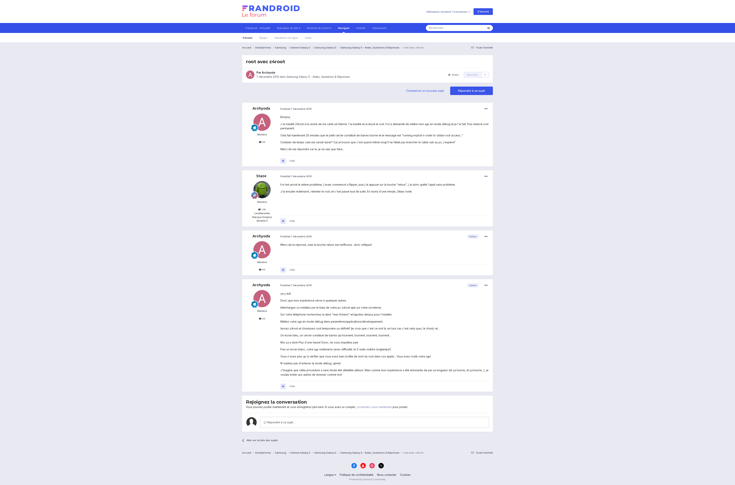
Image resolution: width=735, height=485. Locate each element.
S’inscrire (483, 11)
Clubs (308, 37)
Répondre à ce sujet (471, 90)
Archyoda (268, 72)
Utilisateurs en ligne (286, 37)
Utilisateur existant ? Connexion (447, 11)
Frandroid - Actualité (258, 27)
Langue (329, 474)
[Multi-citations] (283, 161)
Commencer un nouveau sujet (425, 90)
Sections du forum (318, 27)
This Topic (473, 27)
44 (263, 141)
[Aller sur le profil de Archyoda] (250, 74)
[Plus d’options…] (486, 109)
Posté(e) (296, 108)
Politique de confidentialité (356, 474)
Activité (360, 27)
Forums (247, 37)
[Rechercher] (488, 28)
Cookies (405, 474)
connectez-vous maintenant (374, 407)
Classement (379, 27)
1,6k (263, 209)
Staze (261, 176)
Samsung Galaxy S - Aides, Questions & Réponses (318, 76)
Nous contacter (386, 474)
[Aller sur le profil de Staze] (262, 189)
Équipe (263, 37)
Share (454, 74)
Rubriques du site (288, 27)
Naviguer (344, 27)
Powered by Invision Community (367, 479)
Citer (292, 160)
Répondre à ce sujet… (280, 422)
